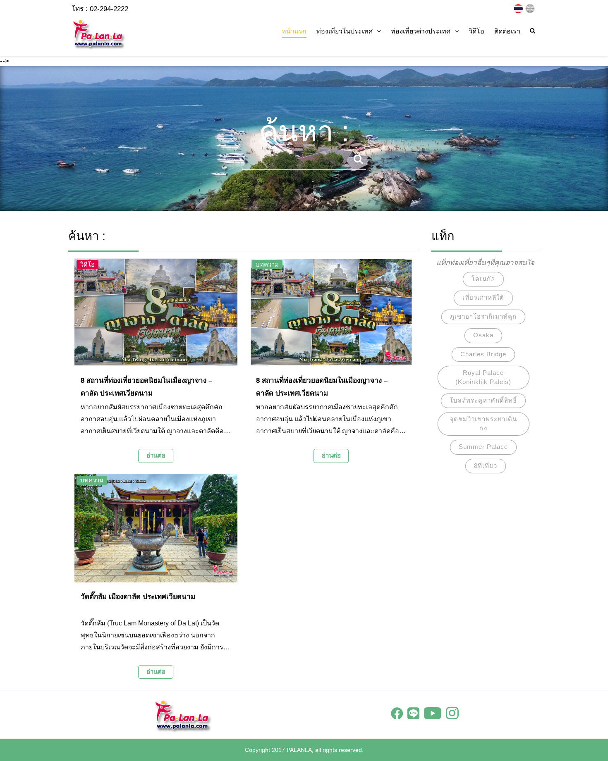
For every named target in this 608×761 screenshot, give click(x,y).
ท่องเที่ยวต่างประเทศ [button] (420, 31)
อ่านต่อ (155, 455)
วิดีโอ (476, 31)
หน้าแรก (294, 31)
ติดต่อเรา (507, 31)
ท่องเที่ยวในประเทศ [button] (344, 31)
